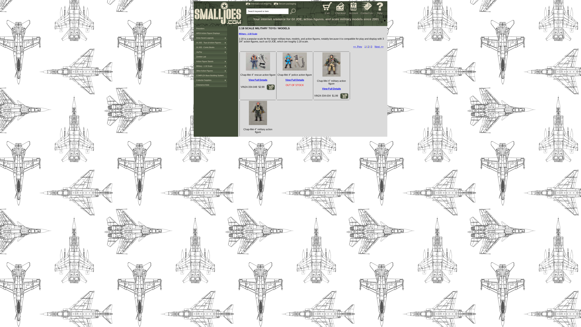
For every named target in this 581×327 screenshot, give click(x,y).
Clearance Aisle (202, 85)
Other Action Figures (204, 71)
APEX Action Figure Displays (208, 33)
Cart (327, 13)
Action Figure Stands (204, 61)
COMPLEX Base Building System (210, 75)
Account (353, 13)
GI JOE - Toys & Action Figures (208, 43)
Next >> (379, 46)
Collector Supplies (203, 80)
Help (379, 13)
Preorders (200, 29)
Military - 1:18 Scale (204, 66)
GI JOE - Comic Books (205, 47)
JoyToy (199, 52)
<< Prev (357, 46)
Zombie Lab (201, 57)
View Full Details (258, 80)
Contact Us (367, 13)
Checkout (340, 13)
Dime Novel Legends (205, 38)
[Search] (292, 11)
